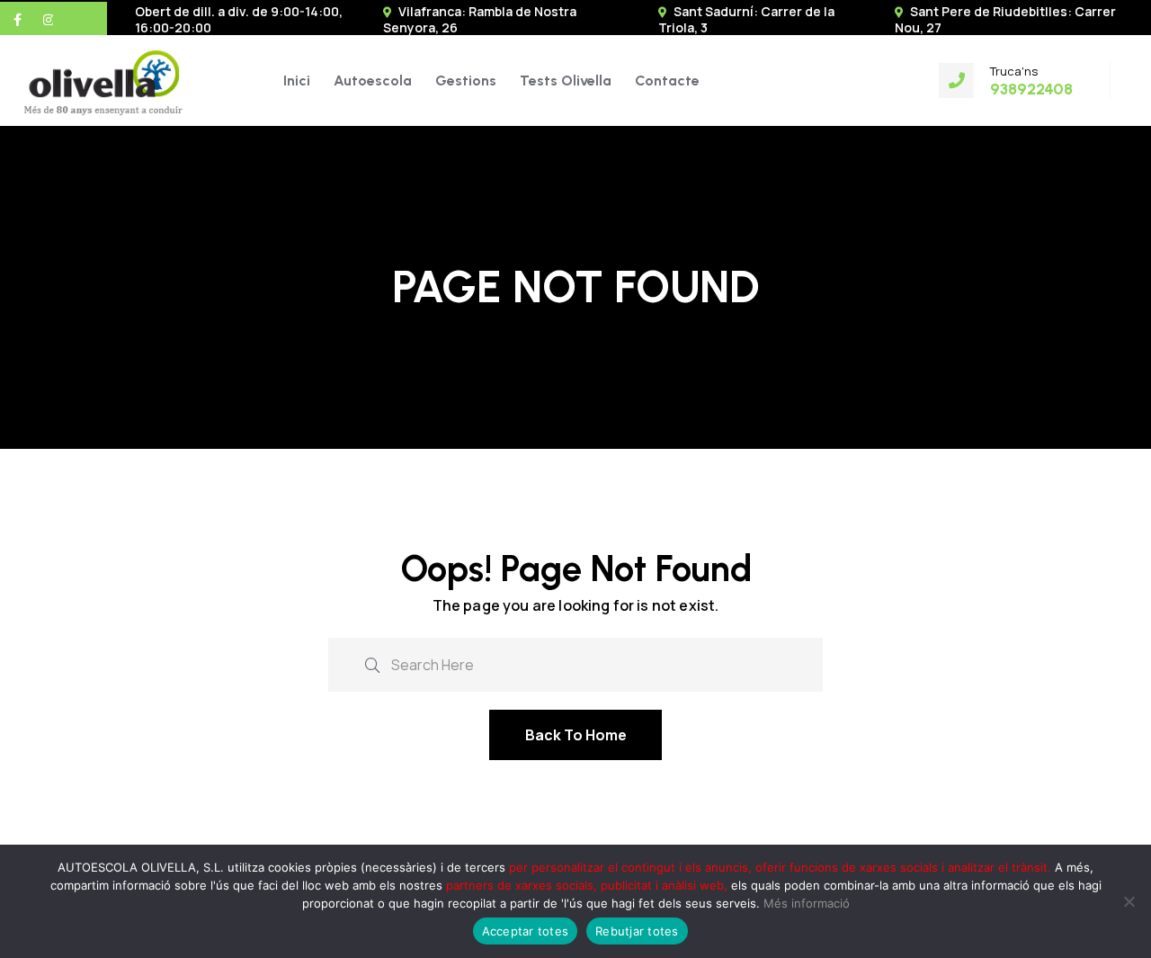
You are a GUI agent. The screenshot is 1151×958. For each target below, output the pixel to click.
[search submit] (372, 663)
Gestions (465, 80)
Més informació (806, 903)
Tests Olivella (565, 80)
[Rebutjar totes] (1129, 901)
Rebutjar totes (637, 931)
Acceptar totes (525, 931)
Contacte (667, 80)
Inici (296, 80)
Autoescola (373, 80)
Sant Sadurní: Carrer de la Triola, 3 (746, 19)
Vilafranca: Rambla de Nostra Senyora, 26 (479, 19)
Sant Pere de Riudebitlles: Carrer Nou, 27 (1005, 19)
